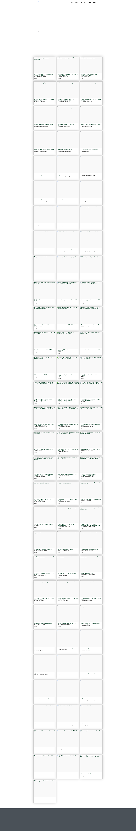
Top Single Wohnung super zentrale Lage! (65, 772)
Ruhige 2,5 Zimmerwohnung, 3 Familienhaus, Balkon (43, 623)
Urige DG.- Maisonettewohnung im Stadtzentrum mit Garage (44, 673)
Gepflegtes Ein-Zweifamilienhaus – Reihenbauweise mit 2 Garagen (44, 574)
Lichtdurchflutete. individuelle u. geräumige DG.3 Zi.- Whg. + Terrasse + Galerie (91, 300)
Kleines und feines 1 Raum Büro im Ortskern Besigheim (43, 449)
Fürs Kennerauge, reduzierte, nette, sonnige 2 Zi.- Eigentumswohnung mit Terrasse (66, 125)
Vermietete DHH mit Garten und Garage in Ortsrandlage (90, 449)
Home (72, 2)
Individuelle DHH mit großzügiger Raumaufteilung (89, 549)
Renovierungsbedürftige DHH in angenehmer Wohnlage (67, 474)
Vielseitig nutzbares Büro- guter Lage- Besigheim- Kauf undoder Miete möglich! (90, 624)
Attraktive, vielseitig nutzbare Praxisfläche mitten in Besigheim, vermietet (89, 150)
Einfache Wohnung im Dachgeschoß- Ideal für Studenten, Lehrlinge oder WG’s (44, 150)
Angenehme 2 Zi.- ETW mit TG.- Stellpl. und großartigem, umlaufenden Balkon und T (91, 723)
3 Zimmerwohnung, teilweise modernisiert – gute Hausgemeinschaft (42, 748)
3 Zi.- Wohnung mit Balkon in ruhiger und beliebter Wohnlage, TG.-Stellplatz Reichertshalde (43, 400)
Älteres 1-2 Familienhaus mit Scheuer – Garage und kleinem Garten (68, 698)
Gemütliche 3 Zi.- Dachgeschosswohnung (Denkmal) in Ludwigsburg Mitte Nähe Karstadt (90, 400)
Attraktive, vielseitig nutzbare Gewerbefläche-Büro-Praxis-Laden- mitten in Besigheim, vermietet (44, 175)
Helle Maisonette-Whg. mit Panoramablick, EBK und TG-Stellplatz (44, 200)
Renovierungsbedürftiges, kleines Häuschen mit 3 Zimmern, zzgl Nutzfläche (91, 649)
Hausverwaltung (83, 2)
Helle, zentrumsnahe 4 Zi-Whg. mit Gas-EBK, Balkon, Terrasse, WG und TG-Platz (43, 500)
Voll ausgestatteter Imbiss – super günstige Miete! (66, 747)
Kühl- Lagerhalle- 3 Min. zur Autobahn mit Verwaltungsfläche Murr (41, 300)
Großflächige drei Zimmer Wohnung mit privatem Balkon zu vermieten (68, 249)
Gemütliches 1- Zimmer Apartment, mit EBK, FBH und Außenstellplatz (90, 224)
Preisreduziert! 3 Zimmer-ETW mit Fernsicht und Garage (43, 797)
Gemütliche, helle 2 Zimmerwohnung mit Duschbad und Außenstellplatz (43, 125)
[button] (76, 2)
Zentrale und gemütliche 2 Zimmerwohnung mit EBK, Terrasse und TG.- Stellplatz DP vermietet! (90, 249)
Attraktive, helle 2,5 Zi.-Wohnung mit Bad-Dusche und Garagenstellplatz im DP (67, 175)
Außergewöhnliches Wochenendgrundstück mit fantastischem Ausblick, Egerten (89, 75)
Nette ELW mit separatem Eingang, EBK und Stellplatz (67, 623)
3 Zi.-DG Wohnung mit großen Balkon (87, 573)
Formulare (89, 2)
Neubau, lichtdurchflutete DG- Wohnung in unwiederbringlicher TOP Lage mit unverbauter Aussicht (90, 525)
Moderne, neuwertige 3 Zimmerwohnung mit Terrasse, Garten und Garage (67, 224)
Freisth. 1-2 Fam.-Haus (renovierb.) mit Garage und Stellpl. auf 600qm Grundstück (67, 300)
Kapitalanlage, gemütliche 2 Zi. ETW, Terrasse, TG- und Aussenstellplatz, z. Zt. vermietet (43, 75)
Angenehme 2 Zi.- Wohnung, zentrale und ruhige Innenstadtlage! (89, 748)
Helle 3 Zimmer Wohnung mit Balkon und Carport (42, 224)
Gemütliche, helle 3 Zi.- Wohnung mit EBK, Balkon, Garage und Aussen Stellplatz (44, 100)
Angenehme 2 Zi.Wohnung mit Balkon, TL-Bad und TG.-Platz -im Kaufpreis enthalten (43, 723)
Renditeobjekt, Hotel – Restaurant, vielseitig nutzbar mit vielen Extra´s (67, 200)
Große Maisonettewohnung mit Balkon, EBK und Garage (67, 324)
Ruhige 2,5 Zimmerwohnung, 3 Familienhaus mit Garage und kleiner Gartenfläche (68, 599)
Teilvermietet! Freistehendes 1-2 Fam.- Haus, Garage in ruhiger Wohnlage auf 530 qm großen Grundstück (43, 475)
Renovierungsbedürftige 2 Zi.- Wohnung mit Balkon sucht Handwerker (91, 674)
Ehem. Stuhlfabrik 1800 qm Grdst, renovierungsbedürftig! (91, 349)
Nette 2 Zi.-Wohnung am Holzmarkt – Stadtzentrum (43, 549)
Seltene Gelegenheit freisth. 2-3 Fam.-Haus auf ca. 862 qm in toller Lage (68, 500)
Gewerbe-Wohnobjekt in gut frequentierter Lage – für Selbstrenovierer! (67, 350)
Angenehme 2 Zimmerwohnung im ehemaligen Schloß (67, 648)
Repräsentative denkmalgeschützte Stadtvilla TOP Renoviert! (44, 349)
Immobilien (76, 2)
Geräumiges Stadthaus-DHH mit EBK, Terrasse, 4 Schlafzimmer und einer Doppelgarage (89, 475)
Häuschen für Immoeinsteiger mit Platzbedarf (65, 549)
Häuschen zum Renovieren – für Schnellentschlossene (43, 772)
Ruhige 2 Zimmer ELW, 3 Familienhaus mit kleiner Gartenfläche (89, 375)
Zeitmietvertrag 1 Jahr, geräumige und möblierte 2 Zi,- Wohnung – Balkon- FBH (67, 375)
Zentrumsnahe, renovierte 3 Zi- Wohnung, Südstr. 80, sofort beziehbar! (91, 599)
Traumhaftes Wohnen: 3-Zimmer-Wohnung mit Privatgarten (91, 174)
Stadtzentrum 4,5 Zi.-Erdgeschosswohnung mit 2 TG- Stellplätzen (43, 698)
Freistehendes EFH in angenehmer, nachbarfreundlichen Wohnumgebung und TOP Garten (90, 773)
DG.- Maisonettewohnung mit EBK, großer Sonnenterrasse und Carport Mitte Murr (44, 274)
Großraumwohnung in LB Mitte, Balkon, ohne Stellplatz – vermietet (91, 425)
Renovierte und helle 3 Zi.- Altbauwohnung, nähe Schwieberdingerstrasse (66, 525)
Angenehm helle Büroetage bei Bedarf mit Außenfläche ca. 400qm (67, 674)
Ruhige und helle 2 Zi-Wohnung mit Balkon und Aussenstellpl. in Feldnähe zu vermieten (66, 100)
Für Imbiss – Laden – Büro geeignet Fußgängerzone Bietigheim (43, 325)
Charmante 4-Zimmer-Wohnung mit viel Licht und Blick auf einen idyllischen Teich (91, 125)
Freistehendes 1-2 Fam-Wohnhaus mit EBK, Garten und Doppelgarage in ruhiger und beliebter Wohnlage (67, 400)
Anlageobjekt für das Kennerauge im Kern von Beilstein (43, 524)
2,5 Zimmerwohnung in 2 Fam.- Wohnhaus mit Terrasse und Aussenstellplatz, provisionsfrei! (68, 425)
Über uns (94, 2)
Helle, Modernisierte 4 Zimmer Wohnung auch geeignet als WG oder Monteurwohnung (68, 75)
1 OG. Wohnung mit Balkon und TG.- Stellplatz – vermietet (91, 499)
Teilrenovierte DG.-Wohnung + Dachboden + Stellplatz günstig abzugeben (90, 325)
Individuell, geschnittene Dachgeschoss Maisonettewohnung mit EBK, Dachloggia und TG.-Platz (44, 425)
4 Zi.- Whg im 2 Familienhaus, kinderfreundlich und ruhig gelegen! (67, 723)
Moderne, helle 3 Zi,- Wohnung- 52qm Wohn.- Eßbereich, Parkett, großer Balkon (44, 599)
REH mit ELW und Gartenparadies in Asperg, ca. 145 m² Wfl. (67, 574)
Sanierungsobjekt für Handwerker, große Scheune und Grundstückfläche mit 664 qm (90, 274)
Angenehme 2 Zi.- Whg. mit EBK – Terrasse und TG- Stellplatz (90, 698)
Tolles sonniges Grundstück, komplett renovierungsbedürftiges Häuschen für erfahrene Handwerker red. (68, 274)
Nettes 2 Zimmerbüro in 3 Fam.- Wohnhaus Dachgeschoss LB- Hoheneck (44, 649)
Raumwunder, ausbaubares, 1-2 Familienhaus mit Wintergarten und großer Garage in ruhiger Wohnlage (90, 200)
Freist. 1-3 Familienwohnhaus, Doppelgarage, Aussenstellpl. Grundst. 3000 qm (68, 450)
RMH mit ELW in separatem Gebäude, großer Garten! (43, 374)
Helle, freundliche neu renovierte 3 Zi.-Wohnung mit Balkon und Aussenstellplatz (91, 100)
